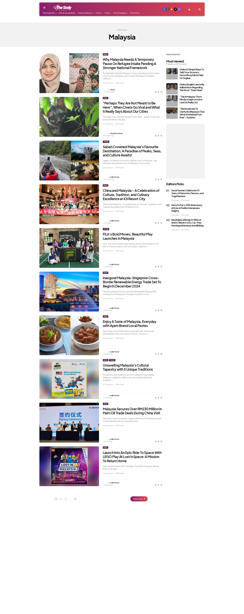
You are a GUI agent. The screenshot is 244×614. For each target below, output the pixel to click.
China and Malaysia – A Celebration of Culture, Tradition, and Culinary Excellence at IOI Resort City (131, 194)
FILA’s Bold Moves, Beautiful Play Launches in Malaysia (128, 236)
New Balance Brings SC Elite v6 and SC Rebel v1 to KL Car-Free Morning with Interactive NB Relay (187, 222)
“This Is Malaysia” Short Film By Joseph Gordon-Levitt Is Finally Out (191, 99)
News (106, 54)
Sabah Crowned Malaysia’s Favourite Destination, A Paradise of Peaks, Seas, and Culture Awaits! (132, 151)
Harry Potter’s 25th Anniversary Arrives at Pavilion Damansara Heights (186, 208)
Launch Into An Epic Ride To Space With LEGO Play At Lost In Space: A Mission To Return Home (132, 456)
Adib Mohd (114, 177)
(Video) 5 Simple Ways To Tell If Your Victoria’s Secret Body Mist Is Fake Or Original (192, 74)
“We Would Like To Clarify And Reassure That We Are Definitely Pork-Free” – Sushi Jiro (192, 113)
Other (106, 229)
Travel (106, 142)
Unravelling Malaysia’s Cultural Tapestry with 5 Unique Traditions (128, 367)
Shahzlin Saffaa (116, 133)
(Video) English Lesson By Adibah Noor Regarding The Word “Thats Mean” (192, 87)
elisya (112, 90)
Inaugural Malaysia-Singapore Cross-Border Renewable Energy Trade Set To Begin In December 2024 (132, 282)
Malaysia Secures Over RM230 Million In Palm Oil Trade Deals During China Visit (132, 411)
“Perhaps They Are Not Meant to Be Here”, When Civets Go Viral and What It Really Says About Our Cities (131, 107)
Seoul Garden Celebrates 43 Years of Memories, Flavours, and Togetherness (187, 193)
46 (75, 499)
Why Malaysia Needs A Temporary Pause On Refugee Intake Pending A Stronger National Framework (129, 63)
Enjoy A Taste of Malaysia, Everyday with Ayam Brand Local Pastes (129, 323)
